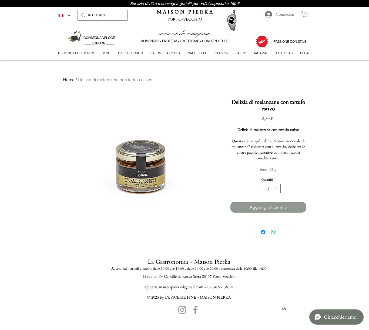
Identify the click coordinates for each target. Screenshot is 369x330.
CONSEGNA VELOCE (99, 38)
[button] (304, 14)
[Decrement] (260, 188)
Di (283, 308)
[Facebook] (195, 310)
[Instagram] (182, 310)
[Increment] (277, 188)
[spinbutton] (268, 188)
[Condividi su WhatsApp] (273, 232)
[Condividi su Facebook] (263, 232)
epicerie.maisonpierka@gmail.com (174, 287)
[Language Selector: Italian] (64, 15)
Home (69, 79)
